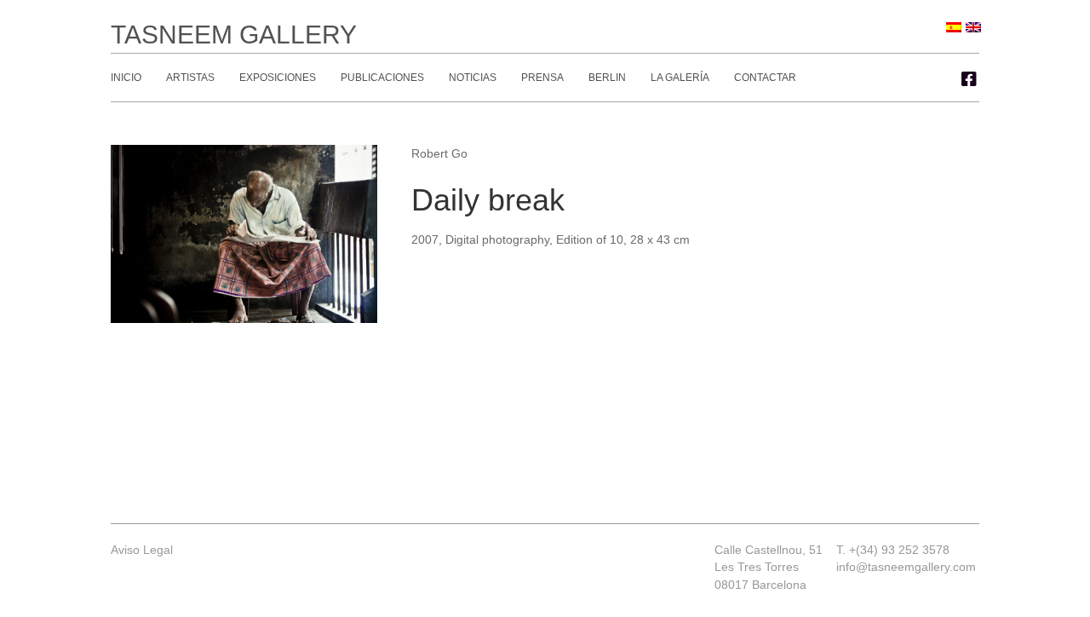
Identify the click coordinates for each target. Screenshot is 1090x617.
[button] (969, 79)
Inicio (126, 78)
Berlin (607, 78)
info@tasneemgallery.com (906, 567)
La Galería (680, 78)
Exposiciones (277, 78)
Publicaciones (382, 78)
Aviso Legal (142, 549)
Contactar (765, 78)
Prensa (542, 78)
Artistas (190, 78)
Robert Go (439, 153)
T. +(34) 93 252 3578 (892, 549)
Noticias (472, 78)
